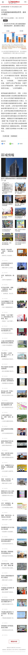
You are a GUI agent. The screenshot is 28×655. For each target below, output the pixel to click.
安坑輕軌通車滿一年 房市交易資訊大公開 (11, 6)
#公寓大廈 (6, 136)
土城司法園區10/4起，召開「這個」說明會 (7, 417)
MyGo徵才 (18, 647)
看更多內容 (14, 641)
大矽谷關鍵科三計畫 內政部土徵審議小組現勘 (7, 303)
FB (4, 143)
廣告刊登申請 (15, 649)
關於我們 (13, 647)
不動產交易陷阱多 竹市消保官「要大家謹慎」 (7, 613)
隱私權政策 (9, 649)
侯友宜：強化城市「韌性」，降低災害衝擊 (7, 251)
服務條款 (4, 649)
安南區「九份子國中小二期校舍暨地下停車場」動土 (7, 316)
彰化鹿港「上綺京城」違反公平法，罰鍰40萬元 (7, 354)
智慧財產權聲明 (22, 649)
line (12, 143)
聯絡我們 (9, 647)
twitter (21, 143)
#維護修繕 (14, 136)
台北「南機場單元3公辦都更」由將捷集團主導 (7, 467)
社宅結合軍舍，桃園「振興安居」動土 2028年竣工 (7, 289)
